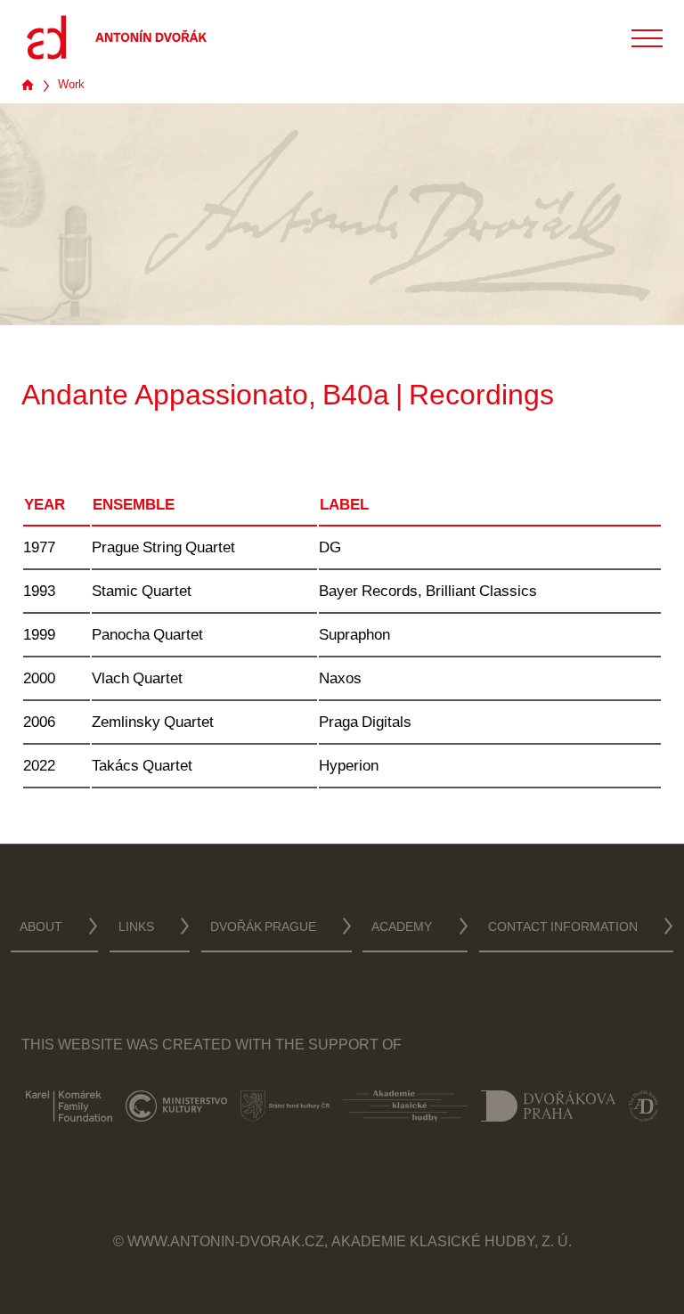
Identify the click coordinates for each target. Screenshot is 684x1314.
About (41, 928)
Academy (401, 928)
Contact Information (563, 928)
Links (136, 928)
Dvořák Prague (263, 928)
